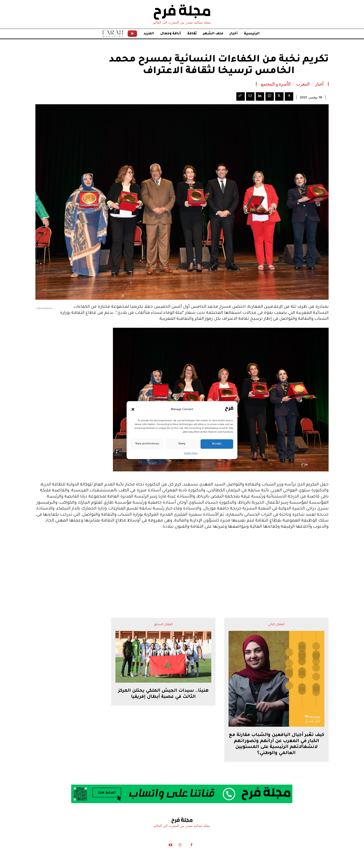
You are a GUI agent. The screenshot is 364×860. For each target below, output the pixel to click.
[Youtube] (170, 846)
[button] (133, 409)
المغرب (303, 84)
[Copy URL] (240, 96)
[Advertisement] (182, 565)
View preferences (147, 443)
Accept (217, 443)
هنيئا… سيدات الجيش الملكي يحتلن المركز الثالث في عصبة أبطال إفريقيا (163, 694)
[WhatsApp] (269, 96)
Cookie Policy (191, 453)
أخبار (319, 84)
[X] (279, 96)
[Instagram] (180, 846)
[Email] (250, 96)
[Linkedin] (260, 96)
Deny (181, 443)
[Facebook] (289, 96)
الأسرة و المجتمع (276, 84)
